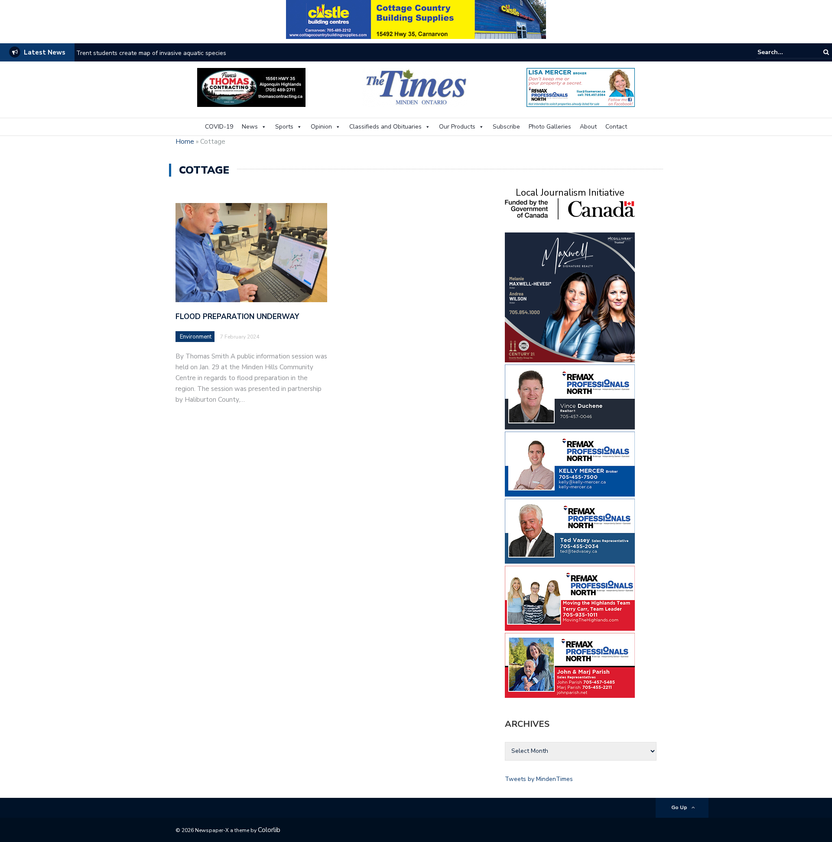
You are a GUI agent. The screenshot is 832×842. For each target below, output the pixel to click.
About (588, 127)
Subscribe (506, 127)
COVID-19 (219, 127)
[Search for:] (784, 52)
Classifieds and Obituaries (385, 127)
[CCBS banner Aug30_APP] (416, 19)
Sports (284, 127)
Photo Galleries (550, 127)
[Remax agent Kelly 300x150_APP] (570, 463)
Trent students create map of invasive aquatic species (151, 53)
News (250, 127)
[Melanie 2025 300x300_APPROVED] (570, 297)
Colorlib (269, 830)
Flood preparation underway (237, 317)
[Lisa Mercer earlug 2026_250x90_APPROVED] (580, 87)
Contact (616, 127)
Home (185, 141)
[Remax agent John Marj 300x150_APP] (570, 665)
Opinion (321, 127)
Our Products (457, 127)
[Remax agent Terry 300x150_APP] (570, 598)
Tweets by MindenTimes (539, 779)
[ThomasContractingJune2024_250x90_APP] (251, 87)
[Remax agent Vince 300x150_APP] (570, 396)
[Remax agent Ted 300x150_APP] (570, 530)
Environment (195, 337)
